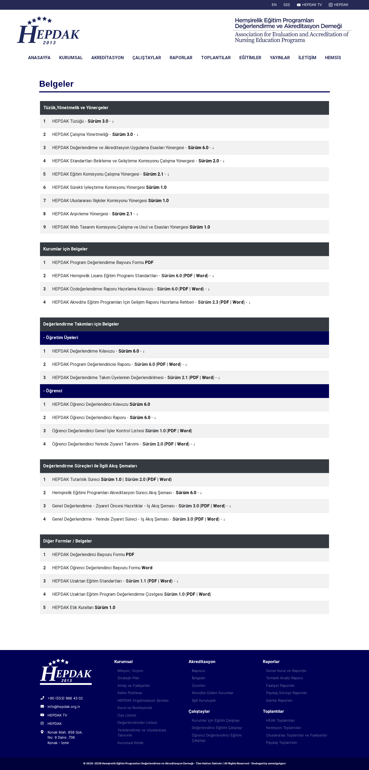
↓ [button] (113, 121)
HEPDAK (341, 4)
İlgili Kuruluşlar (204, 700)
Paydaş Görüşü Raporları (286, 693)
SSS (286, 4)
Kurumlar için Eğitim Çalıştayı (216, 720)
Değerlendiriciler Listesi (137, 722)
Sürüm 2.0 (208, 160)
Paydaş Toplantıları (281, 742)
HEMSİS (333, 57)
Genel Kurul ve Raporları (286, 670)
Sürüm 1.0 (156, 187)
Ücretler (199, 685)
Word (201, 275)
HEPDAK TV (312, 4)
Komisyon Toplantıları (283, 727)
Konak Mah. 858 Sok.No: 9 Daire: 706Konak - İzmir (65, 737)
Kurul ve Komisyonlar (135, 707)
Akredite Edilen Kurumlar (212, 693)
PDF (149, 262)
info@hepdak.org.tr (64, 706)
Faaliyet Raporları (280, 685)
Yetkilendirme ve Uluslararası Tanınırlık (142, 733)
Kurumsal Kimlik (130, 743)
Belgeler (199, 678)
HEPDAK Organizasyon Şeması (143, 700)
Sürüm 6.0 (198, 147)
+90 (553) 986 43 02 (65, 698)
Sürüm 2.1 (153, 174)
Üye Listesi (127, 715)
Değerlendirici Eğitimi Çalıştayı (217, 727)
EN (274, 4)
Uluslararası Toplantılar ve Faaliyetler (296, 735)
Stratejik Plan (128, 678)
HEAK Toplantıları (280, 720)
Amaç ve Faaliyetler (134, 685)
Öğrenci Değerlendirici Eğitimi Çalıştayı (216, 738)
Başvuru (198, 670)
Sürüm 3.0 (98, 121)
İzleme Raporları (279, 700)
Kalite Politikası (130, 693)
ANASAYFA (39, 57)
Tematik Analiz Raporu (284, 678)
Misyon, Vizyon (130, 670)
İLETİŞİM (307, 57)
